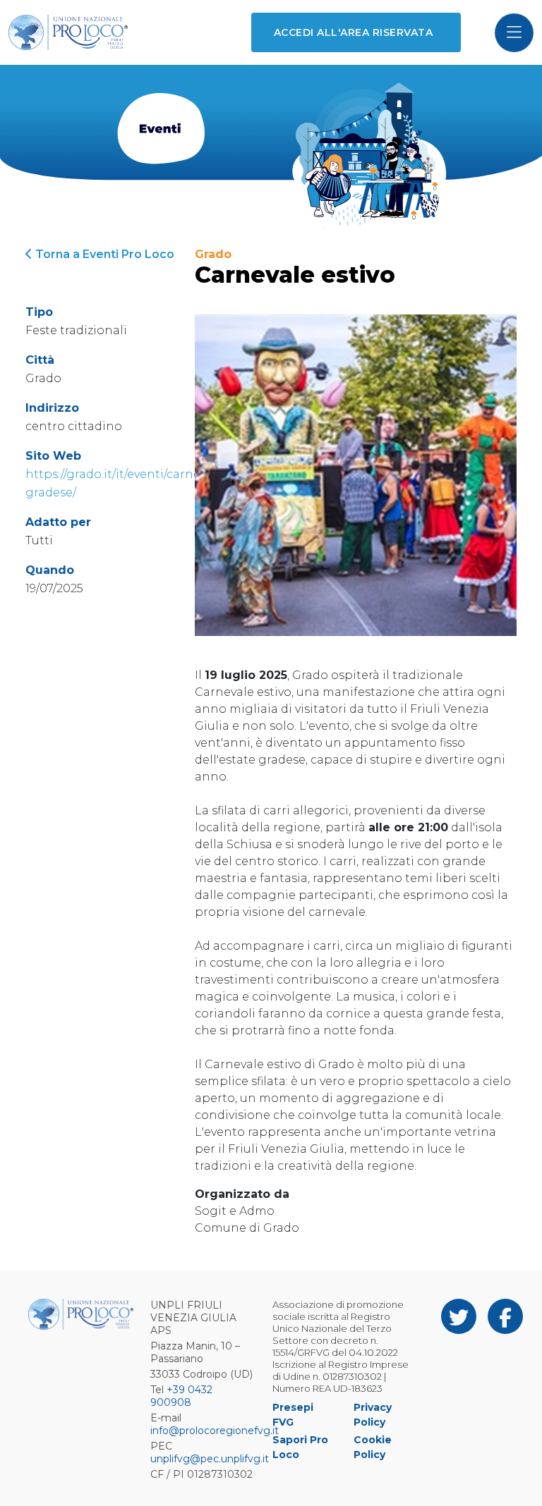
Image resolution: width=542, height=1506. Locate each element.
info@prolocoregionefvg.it (214, 1430)
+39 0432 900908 (181, 1396)
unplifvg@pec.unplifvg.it (209, 1458)
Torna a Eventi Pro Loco (103, 254)
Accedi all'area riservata (353, 32)
